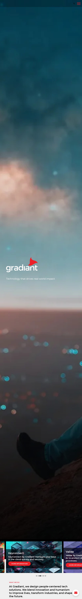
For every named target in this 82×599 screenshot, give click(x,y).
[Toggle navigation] (78, 4)
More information (19, 564)
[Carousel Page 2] (38, 575)
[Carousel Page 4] (41, 575)
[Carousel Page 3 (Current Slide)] (40, 575)
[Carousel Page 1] (36, 575)
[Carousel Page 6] (45, 575)
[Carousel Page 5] (43, 575)
